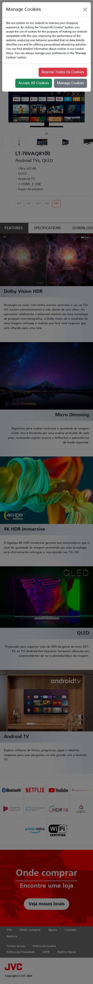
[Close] (85, 9)
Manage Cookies (70, 83)
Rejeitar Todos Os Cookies (63, 72)
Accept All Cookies (33, 83)
